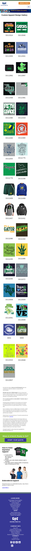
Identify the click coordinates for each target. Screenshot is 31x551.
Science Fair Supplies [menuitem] (15, 515)
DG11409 (9, 198)
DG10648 (21, 360)
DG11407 (9, 218)
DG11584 (21, 138)
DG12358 (9, 98)
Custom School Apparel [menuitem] (15, 504)
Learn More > (5, 487)
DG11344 (21, 239)
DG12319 (21, 118)
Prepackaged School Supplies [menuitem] (15, 500)
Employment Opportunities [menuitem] (15, 530)
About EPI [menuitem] (15, 528)
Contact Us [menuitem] (15, 537)
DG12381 (21, 98)
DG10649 (21, 320)
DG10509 (21, 300)
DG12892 (9, 76)
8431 (9, 338)
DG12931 (21, 56)
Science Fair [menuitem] (15, 508)
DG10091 (9, 318)
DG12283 (9, 138)
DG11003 (9, 159)
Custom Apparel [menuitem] (15, 502)
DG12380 (9, 118)
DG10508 (9, 300)
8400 (22, 338)
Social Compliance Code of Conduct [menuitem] (15, 534)
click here (11, 416)
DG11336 (21, 179)
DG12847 (21, 76)
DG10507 (9, 380)
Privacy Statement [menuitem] (15, 533)
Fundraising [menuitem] (15, 509)
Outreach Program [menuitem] (15, 506)
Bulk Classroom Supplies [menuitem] (15, 501)
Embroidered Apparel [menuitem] (15, 505)
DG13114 (9, 35)
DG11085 (21, 259)
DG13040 (21, 35)
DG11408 (21, 198)
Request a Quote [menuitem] (15, 539)
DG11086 (9, 239)
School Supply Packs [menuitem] (15, 512)
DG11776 (9, 178)
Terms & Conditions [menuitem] (15, 532)
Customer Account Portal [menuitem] (15, 529)
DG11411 (21, 218)
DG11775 (21, 158)
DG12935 (9, 56)
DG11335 (9, 259)
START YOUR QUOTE (15, 440)
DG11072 (21, 279)
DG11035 (9, 279)
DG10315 (9, 360)
